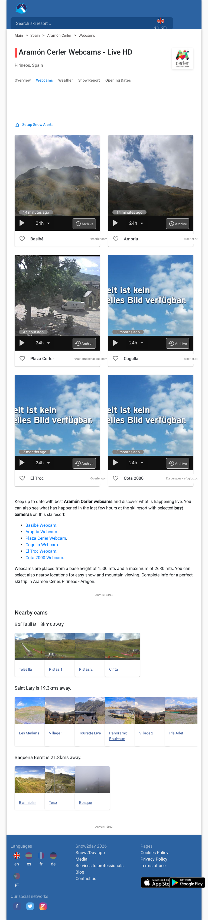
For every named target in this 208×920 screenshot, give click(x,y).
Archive (84, 223)
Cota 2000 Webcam (44, 557)
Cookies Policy (154, 852)
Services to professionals (99, 865)
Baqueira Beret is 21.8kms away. (48, 757)
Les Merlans (29, 733)
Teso (53, 802)
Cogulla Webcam (41, 544)
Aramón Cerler (59, 35)
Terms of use (153, 865)
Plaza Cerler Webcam (45, 538)
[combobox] (83, 23)
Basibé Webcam (40, 525)
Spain (35, 35)
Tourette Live (90, 733)
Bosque (85, 802)
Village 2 (146, 733)
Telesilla (25, 669)
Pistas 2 (86, 669)
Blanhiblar (27, 802)
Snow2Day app (90, 852)
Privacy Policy (154, 859)
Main (19, 35)
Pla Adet (176, 733)
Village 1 (56, 733)
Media (81, 859)
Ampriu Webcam (41, 531)
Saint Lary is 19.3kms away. (43, 688)
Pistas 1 (56, 669)
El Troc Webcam (40, 551)
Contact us (86, 878)
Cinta (113, 669)
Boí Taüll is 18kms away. (39, 624)
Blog (80, 872)
